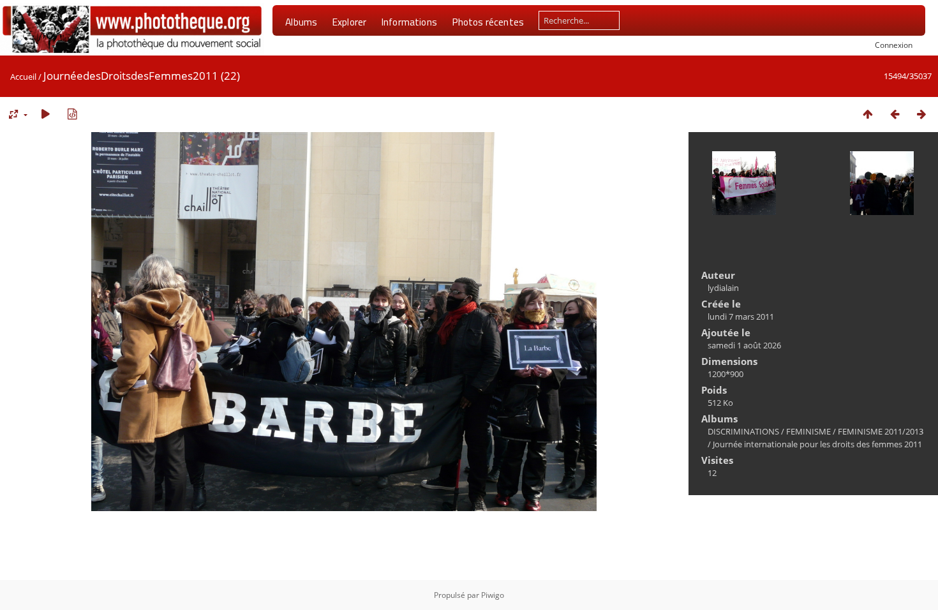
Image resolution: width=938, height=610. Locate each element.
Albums (301, 21)
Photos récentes (488, 21)
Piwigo (492, 595)
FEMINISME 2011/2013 (880, 431)
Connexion (893, 45)
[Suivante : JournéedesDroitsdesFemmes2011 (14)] (921, 114)
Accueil (23, 76)
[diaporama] (45, 114)
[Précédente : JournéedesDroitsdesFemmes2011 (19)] (894, 114)
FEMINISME (808, 431)
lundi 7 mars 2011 (741, 316)
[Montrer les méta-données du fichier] (72, 114)
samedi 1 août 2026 (744, 345)
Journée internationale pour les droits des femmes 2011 (817, 444)
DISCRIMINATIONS (743, 431)
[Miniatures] (867, 114)
